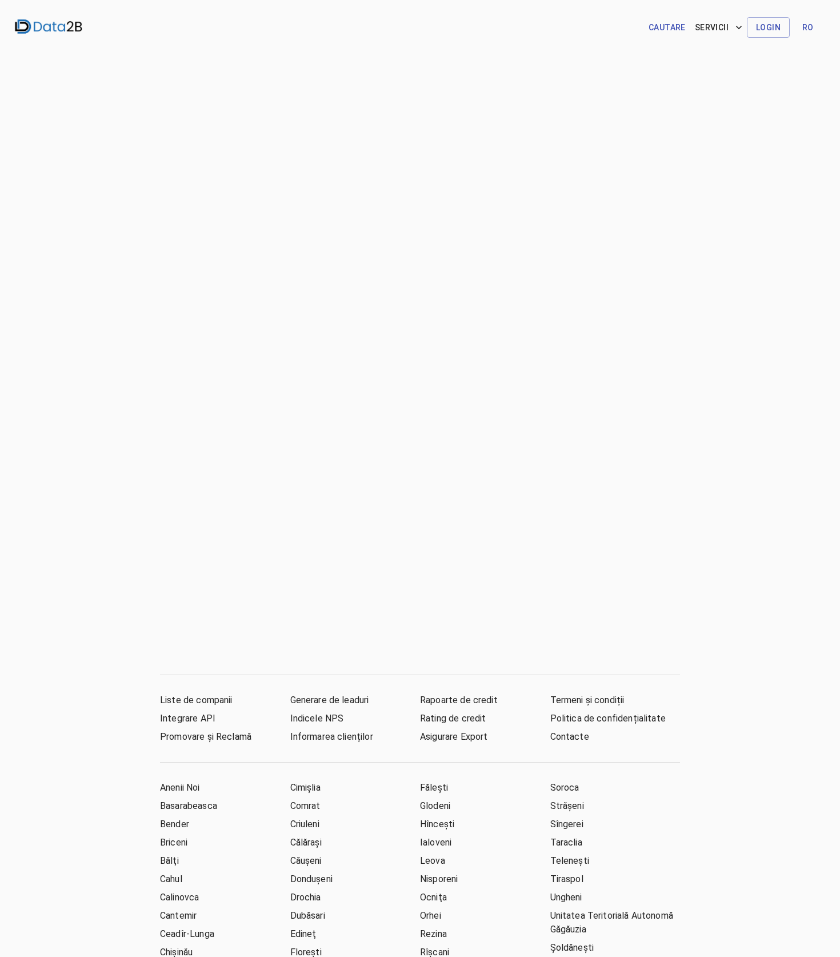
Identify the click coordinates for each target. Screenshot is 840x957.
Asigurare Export (453, 736)
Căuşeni (306, 860)
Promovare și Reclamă (205, 736)
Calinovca (179, 897)
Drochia (305, 897)
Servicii (712, 27)
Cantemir (178, 915)
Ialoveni (435, 842)
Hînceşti (437, 824)
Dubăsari (307, 915)
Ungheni (566, 897)
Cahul (171, 879)
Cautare (667, 27)
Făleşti (434, 787)
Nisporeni (439, 879)
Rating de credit (453, 718)
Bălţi (169, 860)
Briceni (173, 842)
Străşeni (567, 805)
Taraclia (566, 842)
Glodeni (435, 805)
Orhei (430, 915)
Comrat (305, 805)
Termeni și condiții (587, 700)
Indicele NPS (317, 718)
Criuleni (304, 824)
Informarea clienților (331, 736)
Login (768, 27)
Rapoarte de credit (459, 700)
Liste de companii (196, 700)
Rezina (433, 933)
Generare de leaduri (329, 700)
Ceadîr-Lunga (187, 933)
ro (808, 27)
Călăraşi (306, 842)
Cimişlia (305, 787)
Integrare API (187, 718)
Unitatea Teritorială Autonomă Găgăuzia (611, 922)
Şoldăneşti (572, 947)
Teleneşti (569, 860)
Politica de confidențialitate (608, 718)
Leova (432, 860)
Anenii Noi (180, 787)
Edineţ (303, 933)
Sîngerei (566, 824)
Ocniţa (433, 897)
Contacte (569, 736)
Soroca (564, 787)
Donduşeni (311, 879)
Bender (174, 824)
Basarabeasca (188, 805)
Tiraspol (566, 879)
